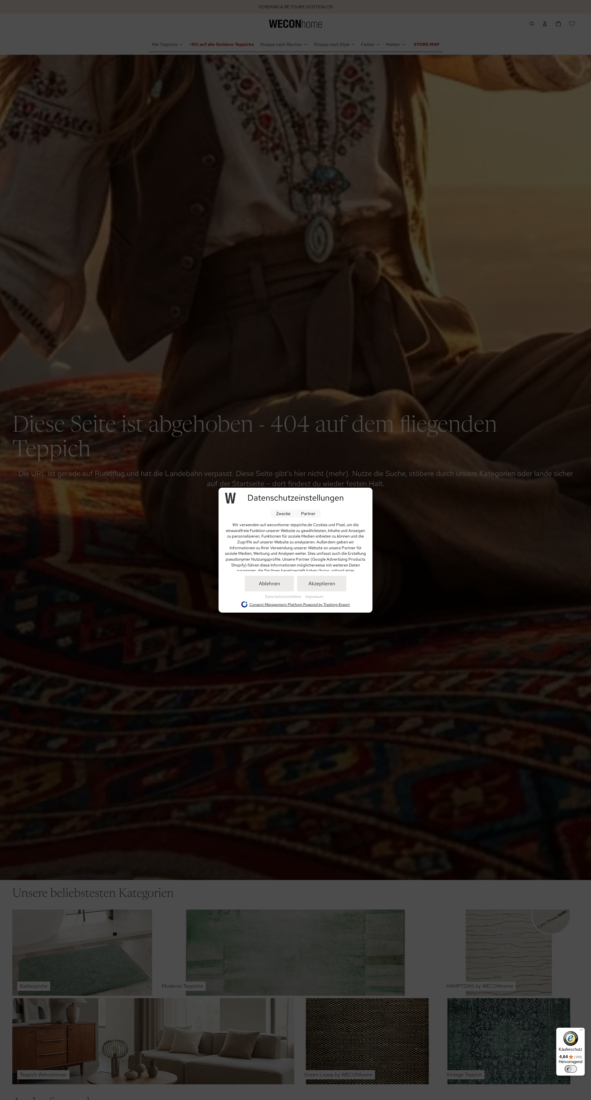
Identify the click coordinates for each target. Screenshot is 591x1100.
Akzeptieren (321, 583)
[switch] (571, 1069)
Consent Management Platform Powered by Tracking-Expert (299, 604)
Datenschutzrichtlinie (283, 596)
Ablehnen (269, 583)
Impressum (314, 596)
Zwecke (283, 513)
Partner (308, 513)
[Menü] (581, 1031)
